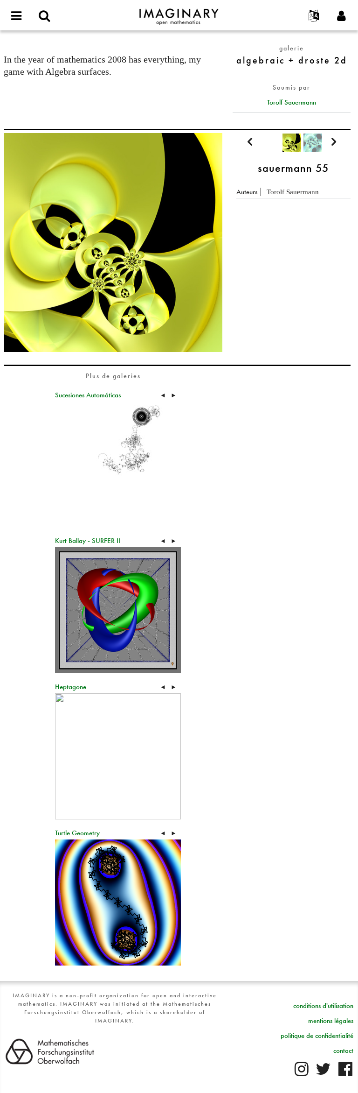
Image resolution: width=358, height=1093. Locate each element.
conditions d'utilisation (323, 1005)
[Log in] (342, 16)
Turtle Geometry (77, 833)
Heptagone (70, 687)
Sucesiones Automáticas (88, 395)
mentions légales (330, 1020)
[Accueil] (179, 12)
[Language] (314, 16)
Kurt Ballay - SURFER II (87, 540)
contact (343, 1050)
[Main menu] (16, 16)
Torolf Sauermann (291, 102)
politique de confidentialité (317, 1035)
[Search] (44, 16)
